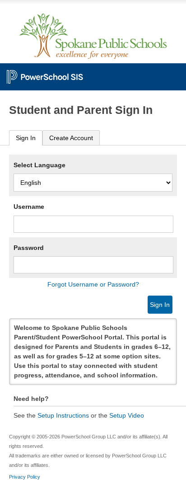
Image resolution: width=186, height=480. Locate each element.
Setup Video (126, 415)
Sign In (26, 137)
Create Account (71, 137)
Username (29, 206)
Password (29, 247)
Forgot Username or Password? (93, 284)
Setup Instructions (63, 415)
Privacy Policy (24, 477)
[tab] (25, 138)
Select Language (39, 165)
